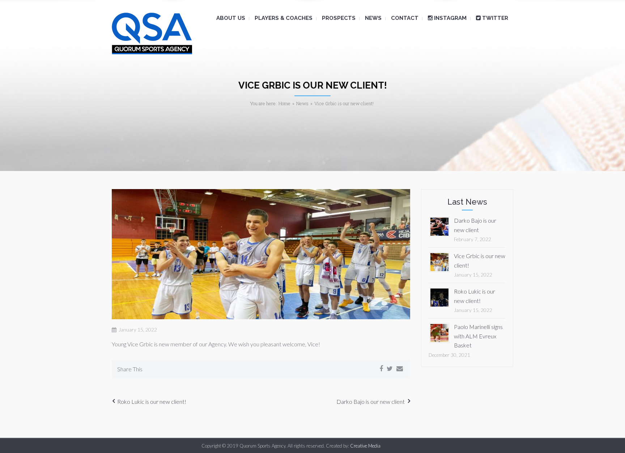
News (302, 103)
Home (284, 103)
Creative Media (365, 446)
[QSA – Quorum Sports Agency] (152, 33)
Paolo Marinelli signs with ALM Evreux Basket (478, 336)
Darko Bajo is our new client (370, 401)
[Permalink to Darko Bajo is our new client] (439, 225)
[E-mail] (400, 368)
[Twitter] (390, 368)
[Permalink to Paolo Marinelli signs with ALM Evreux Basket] (439, 332)
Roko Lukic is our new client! (151, 401)
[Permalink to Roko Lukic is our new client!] (439, 296)
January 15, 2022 (138, 330)
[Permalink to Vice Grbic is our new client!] (439, 261)
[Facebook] (381, 368)
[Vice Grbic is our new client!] (261, 254)
